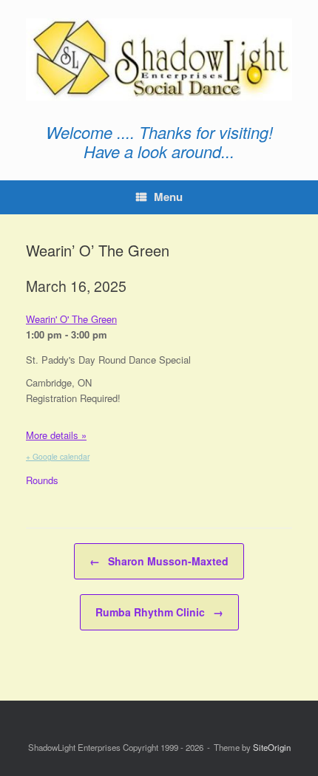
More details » (56, 435)
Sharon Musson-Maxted (159, 561)
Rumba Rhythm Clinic (159, 612)
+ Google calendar (57, 456)
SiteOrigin (272, 747)
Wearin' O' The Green (71, 319)
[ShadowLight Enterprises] (159, 59)
